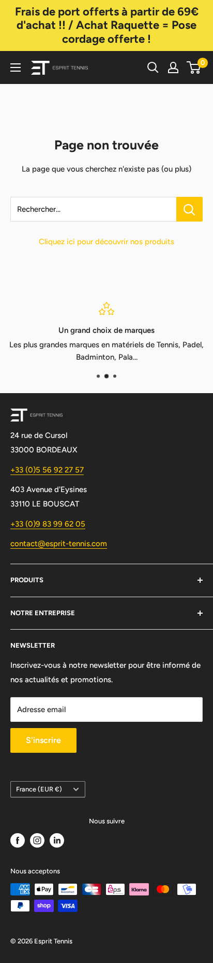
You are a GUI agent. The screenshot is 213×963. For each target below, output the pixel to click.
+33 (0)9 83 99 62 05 (47, 524)
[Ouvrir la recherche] (153, 67)
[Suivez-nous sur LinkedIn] (57, 840)
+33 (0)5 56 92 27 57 (47, 470)
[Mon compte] (173, 67)
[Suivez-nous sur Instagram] (37, 840)
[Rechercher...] (189, 209)
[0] (194, 67)
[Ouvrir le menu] (15, 67)
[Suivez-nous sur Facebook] (17, 840)
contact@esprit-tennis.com (58, 543)
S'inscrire (43, 740)
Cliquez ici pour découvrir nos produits (106, 241)
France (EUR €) (39, 789)
